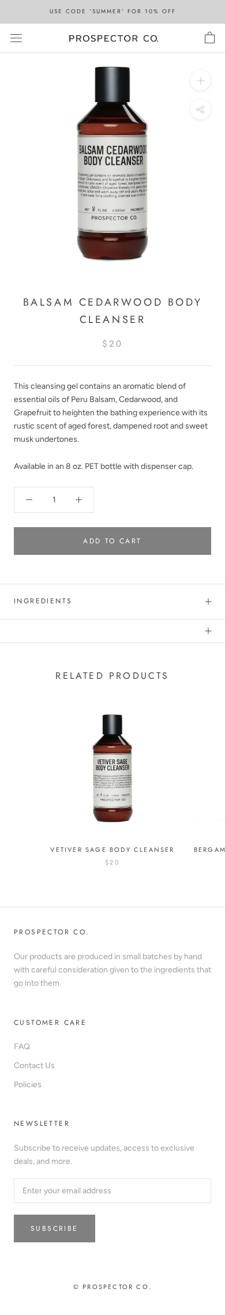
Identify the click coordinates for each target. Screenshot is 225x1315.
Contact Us (34, 1065)
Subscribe (54, 1228)
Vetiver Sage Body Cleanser (112, 849)
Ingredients (43, 601)
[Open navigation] (16, 38)
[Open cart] (210, 38)
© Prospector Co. (112, 1286)
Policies (28, 1084)
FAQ (22, 1046)
